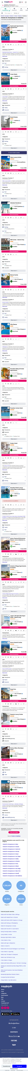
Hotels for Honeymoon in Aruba (8, 926)
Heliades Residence (15, 203)
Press (2, 991)
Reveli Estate (14, 117)
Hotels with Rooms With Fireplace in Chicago (11, 920)
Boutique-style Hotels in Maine (8, 937)
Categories (3, 993)
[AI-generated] (9, 634)
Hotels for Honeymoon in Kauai (10, 854)
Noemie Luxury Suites (16, 714)
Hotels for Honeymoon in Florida (11, 851)
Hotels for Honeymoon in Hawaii (11, 846)
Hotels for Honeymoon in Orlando (11, 861)
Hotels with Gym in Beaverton (8, 943)
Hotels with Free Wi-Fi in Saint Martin (10, 928)
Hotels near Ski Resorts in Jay (8, 957)
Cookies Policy (7, 1070)
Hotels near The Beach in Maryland (9, 954)
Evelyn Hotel (13, 443)
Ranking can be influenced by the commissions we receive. (13, 21)
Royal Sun (13, 689)
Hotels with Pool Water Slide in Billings (10, 914)
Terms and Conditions (20, 1070)
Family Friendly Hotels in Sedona (9, 931)
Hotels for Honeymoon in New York (11, 871)
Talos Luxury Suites (15, 157)
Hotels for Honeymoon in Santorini (11, 849)
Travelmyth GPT (5, 1003)
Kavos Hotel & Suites (16, 642)
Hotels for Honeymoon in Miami (11, 866)
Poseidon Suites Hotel (16, 408)
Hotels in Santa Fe (5, 946)
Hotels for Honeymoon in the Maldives (12, 875)
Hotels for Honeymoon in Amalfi (11, 873)
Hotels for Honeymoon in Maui (10, 844)
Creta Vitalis (13, 74)
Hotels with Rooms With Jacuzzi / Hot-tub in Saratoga (13, 963)
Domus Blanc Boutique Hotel (16, 748)
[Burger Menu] (2, 2)
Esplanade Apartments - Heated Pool (17, 26)
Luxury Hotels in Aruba (6, 934)
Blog (2, 997)
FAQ (2, 999)
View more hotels (14, 832)
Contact (3, 1001)
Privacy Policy (13, 1070)
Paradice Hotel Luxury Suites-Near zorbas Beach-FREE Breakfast (17, 488)
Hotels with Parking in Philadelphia (9, 923)
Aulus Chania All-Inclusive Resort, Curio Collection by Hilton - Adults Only (17, 539)
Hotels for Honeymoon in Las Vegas (12, 856)
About (2, 989)
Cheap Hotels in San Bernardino (8, 980)
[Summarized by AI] (9, 50)
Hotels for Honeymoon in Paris (10, 863)
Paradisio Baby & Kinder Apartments (17, 369)
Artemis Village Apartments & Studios (18, 566)
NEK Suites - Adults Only (17, 239)
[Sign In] (25, 2)
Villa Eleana (13, 324)
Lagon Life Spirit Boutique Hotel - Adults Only (17, 616)
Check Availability (14, 41)
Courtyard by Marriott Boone (8, 977)
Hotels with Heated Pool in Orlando (9, 917)
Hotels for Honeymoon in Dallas (11, 858)
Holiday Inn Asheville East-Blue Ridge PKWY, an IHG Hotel (13, 966)
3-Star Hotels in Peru (6, 940)
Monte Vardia (14, 275)
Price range (7, 13)
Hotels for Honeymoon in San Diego (12, 868)
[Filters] (2, 13)
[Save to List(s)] (8, 26)
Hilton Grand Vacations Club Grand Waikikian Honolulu (12, 970)
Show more (13, 70)
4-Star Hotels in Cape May (7, 951)
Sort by (15, 13)
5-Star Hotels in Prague (6, 960)
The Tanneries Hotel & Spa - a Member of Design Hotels (18, 782)
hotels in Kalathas (16, 836)
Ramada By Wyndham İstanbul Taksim (10, 974)
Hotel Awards (4, 995)
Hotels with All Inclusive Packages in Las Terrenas (13, 948)
